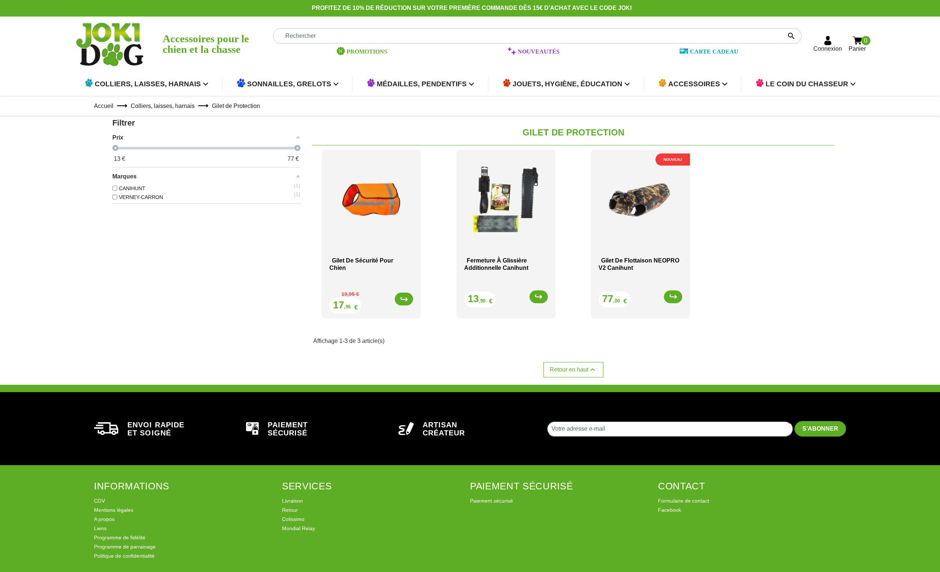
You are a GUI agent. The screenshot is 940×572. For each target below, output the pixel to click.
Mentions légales (113, 510)
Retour (290, 510)
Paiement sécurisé (491, 501)
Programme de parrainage (125, 547)
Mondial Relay (298, 528)
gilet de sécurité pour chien (361, 264)
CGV (99, 501)
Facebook (669, 510)
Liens (100, 528)
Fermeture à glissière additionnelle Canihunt (496, 264)
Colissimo (293, 519)
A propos (104, 519)
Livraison (292, 501)
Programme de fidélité (119, 537)
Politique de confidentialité (124, 556)
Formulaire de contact (683, 501)
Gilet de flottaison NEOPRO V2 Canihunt (639, 264)
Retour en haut (573, 369)
